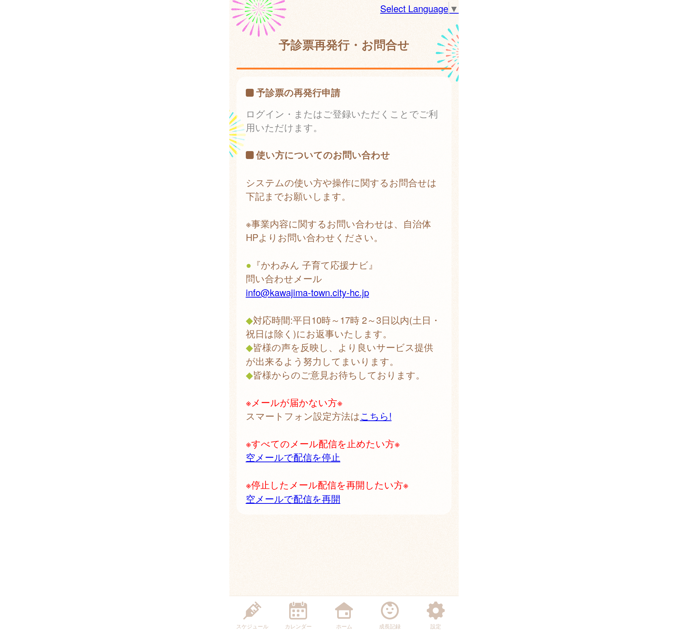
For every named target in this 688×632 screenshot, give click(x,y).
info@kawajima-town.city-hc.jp (307, 292)
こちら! (376, 415)
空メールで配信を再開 (293, 498)
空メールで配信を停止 (293, 456)
